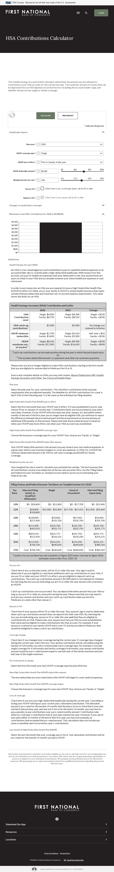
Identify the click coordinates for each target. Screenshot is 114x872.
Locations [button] (11, 839)
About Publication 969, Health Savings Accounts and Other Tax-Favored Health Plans (57, 376)
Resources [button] (11, 832)
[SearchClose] (86, 13)
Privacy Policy (65, 853)
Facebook (57, 819)
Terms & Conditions (51, 853)
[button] (57, 132)
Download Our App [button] (16, 824)
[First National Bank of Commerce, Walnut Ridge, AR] (28, 12)
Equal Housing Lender (75, 860)
